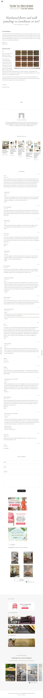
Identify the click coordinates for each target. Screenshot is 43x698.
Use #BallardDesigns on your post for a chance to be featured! (18, 547)
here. (27, 200)
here (35, 226)
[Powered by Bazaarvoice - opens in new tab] (30, 582)
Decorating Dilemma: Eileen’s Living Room (37, 155)
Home (19, 694)
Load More (19, 580)
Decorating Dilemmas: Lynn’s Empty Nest (29, 154)
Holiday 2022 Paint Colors (5, 152)
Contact (23, 694)
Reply (38, 174)
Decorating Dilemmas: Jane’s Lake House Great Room (21, 151)
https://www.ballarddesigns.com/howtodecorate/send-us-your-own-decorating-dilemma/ (21, 317)
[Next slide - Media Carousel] (40, 672)
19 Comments (26, 24)
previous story (1, 350)
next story (41, 352)
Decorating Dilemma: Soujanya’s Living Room (13, 151)
